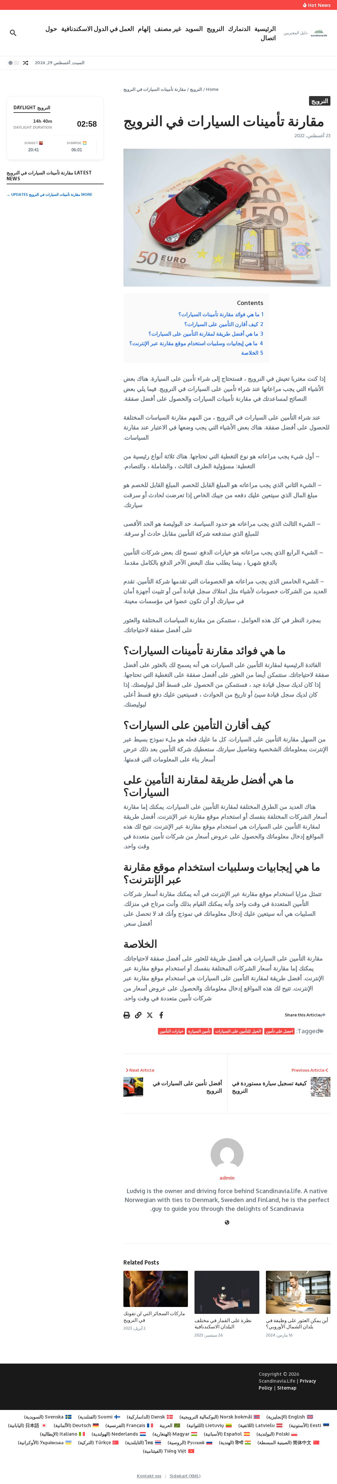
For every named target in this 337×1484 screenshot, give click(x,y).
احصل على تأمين (279, 1031)
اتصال (268, 37)
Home (212, 89)
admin (227, 1178)
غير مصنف (167, 28)
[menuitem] (289, 1417)
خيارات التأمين (171, 1031)
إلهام (144, 28)
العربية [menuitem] (166, 1425)
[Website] (227, 1222)
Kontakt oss (149, 1475)
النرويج (215, 28)
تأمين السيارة (199, 1031)
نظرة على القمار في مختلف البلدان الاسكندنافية (222, 1323)
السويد (194, 28)
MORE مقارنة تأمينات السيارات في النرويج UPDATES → (49, 194)
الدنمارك (239, 28)
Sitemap (287, 1388)
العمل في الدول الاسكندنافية (97, 28)
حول (51, 28)
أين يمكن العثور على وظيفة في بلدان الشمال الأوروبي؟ (297, 1323)
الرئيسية (265, 28)
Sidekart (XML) (184, 1475)
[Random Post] (25, 62)
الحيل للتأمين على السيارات (238, 1031)
